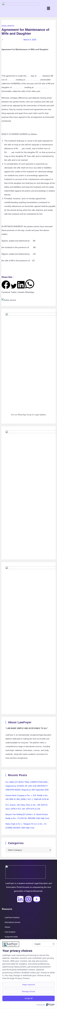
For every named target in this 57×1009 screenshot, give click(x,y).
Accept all (28, 998)
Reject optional (28, 984)
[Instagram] (28, 899)
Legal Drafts (8, 26)
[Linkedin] (20, 899)
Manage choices (28, 991)
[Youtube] (36, 899)
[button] (48, 9)
